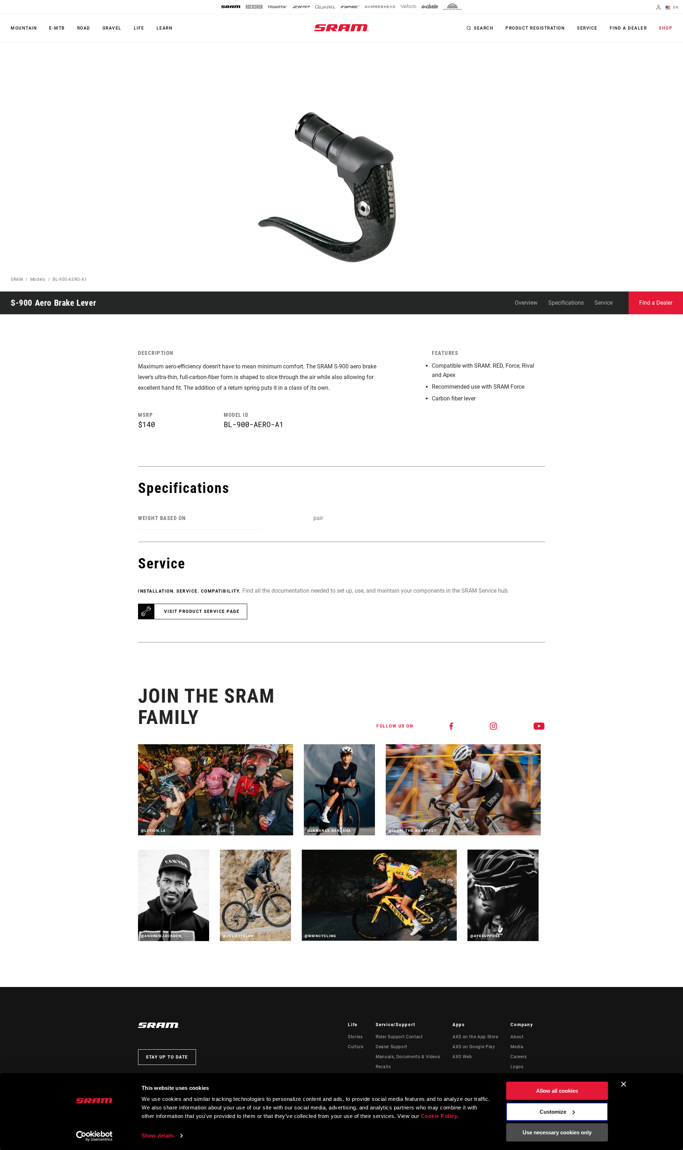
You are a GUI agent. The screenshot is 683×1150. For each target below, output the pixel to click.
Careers (518, 1056)
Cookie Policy (439, 1116)
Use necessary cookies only (557, 1132)
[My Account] (658, 8)
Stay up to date (167, 1057)
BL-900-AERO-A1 (70, 279)
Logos (516, 1066)
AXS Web (462, 1056)
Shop (665, 28)
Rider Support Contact (399, 1036)
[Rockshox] (254, 7)
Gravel (112, 28)
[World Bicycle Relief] (452, 7)
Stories (355, 1036)
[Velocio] (408, 7)
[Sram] (231, 6)
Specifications (566, 302)
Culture (355, 1046)
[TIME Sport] (350, 7)
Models (38, 279)
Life (139, 28)
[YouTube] (539, 726)
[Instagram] (494, 726)
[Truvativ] (277, 7)
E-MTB (57, 28)
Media (516, 1046)
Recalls (383, 1066)
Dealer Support (391, 1046)
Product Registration (535, 28)
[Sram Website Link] (341, 27)
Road (83, 28)
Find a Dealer (628, 28)
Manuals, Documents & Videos (408, 1056)
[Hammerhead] (380, 7)
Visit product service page (201, 611)
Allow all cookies (557, 1091)
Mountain (24, 28)
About (516, 1036)
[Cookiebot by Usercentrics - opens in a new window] (94, 1136)
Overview (526, 302)
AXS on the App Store (475, 1036)
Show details (158, 1136)
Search (483, 28)
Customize (553, 1112)
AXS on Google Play (473, 1046)
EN (675, 7)
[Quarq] (325, 7)
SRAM (17, 279)
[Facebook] (451, 726)
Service (587, 28)
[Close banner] (623, 1084)
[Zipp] (301, 7)
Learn (165, 28)
